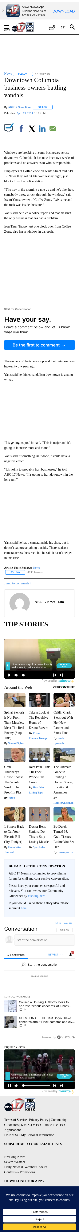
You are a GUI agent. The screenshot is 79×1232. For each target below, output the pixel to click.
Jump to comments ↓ (18, 583)
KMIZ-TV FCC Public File (39, 1125)
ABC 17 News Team (19, 107)
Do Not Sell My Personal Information (29, 1135)
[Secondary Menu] (9, 27)
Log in (57, 923)
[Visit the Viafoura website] (66, 1037)
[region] (39, 981)
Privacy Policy (38, 1120)
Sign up (67, 923)
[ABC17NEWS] (27, 27)
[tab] (16, 954)
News (36, 567)
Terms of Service (15, 1120)
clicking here (36, 896)
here (24, 908)
